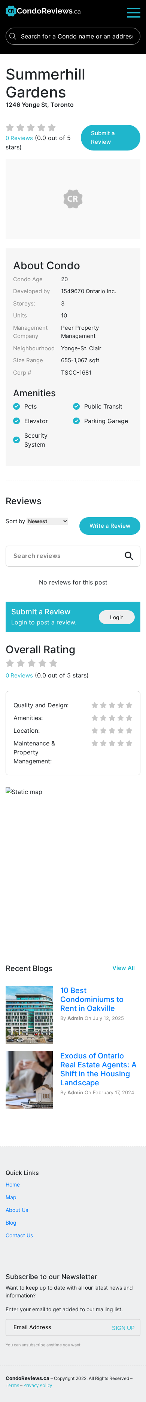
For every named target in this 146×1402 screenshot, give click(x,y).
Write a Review (109, 525)
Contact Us (19, 1235)
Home (13, 1184)
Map (11, 1197)
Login (117, 617)
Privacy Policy (38, 1385)
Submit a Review (103, 137)
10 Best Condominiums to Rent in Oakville (92, 999)
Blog (11, 1222)
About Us (17, 1210)
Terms (12, 1385)
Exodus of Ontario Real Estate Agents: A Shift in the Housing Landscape (98, 1069)
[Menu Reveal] (133, 12)
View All (123, 967)
